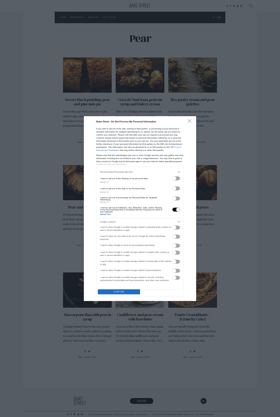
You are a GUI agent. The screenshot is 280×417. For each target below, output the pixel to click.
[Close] (190, 122)
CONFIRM (119, 292)
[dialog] (140, 208)
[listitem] (140, 171)
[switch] (176, 178)
